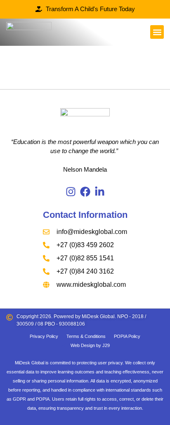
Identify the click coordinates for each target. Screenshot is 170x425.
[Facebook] (85, 192)
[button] (157, 32)
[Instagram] (71, 192)
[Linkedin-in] (99, 192)
